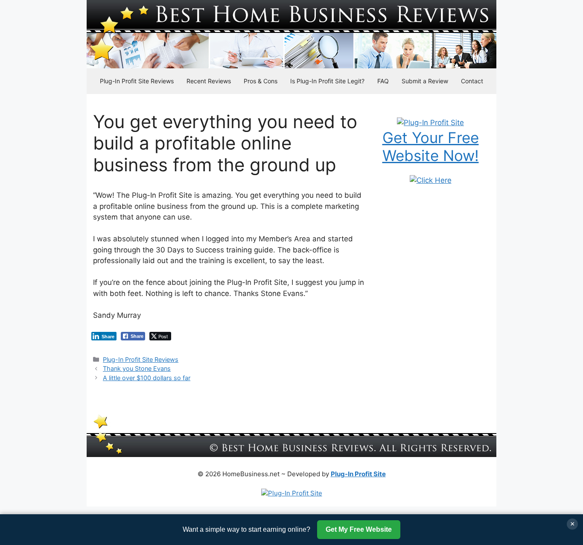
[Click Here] (431, 180)
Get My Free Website (359, 529)
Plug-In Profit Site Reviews (137, 81)
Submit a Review (425, 81)
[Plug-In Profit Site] (430, 122)
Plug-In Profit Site (358, 474)
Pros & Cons (260, 81)
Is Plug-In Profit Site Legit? (327, 81)
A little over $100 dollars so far (146, 377)
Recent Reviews (209, 81)
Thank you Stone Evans (137, 368)
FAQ (383, 81)
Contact (472, 81)
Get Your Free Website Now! (430, 146)
